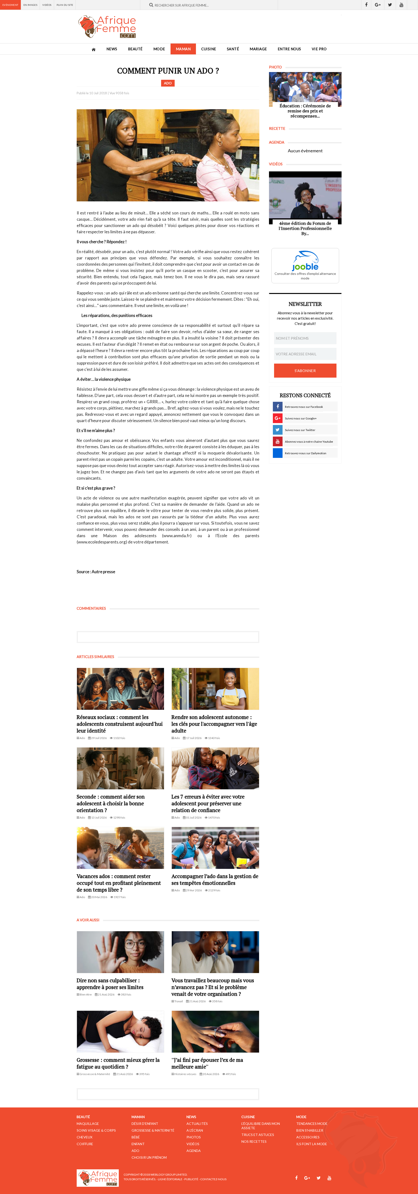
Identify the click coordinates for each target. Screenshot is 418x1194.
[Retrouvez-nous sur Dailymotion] (412, 5)
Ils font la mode (311, 1144)
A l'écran (195, 1130)
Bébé (136, 1137)
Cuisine (208, 49)
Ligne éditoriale (170, 1179)
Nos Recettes (254, 1141)
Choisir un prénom (149, 1157)
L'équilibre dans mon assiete (260, 1125)
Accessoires (308, 1137)
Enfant (138, 1144)
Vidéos (46, 4)
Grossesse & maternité (153, 1130)
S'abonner (305, 370)
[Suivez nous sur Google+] (377, 5)
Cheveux (84, 1137)
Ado (135, 1151)
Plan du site (65, 4)
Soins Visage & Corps (96, 1130)
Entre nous (289, 49)
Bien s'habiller (309, 1130)
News (111, 49)
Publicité (191, 1179)
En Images (30, 4)
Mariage (258, 49)
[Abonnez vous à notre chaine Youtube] (401, 5)
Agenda (194, 1151)
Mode (159, 49)
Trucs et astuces (257, 1135)
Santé (233, 49)
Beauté (135, 49)
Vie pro (319, 49)
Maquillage (88, 1123)
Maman (183, 49)
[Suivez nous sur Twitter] (390, 5)
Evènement (10, 4)
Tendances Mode (312, 1123)
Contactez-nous (213, 1179)
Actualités (197, 1123)
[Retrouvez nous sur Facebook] (366, 5)
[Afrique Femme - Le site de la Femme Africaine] (107, 26)
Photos (194, 1137)
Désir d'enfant (145, 1123)
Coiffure (85, 1144)
